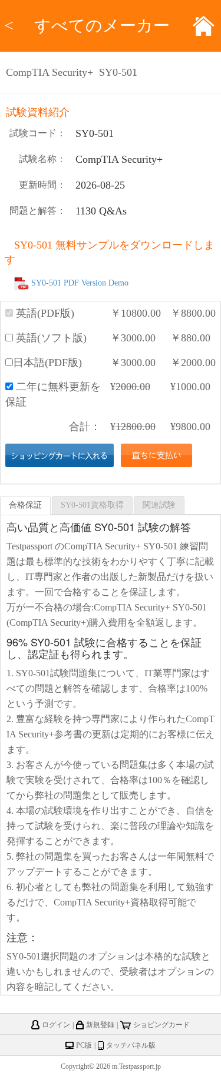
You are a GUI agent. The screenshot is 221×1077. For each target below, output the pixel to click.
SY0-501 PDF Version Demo (79, 283)
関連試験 (159, 505)
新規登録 (100, 1025)
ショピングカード (161, 1025)
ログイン (56, 1025)
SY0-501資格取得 (92, 505)
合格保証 (25, 505)
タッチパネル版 (131, 1045)
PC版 (84, 1045)
